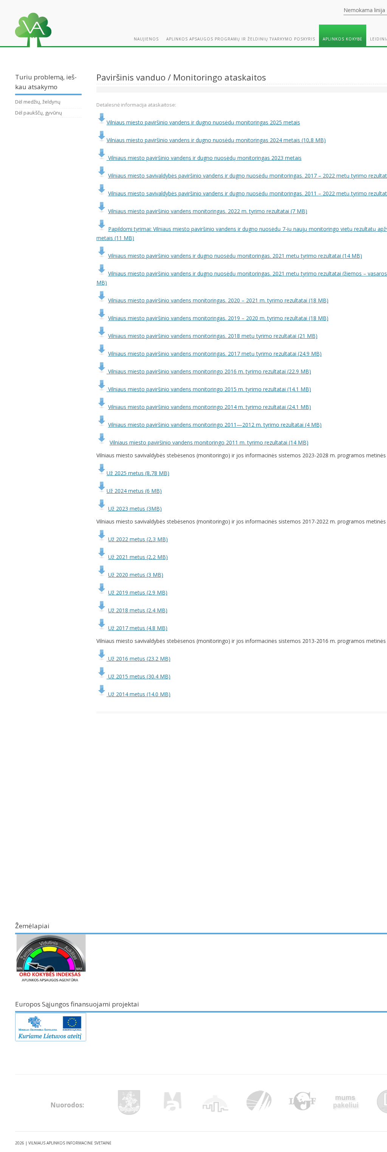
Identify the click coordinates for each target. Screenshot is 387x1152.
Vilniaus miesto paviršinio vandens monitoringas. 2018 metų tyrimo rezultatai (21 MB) (212, 335)
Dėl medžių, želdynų (37, 101)
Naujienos (146, 39)
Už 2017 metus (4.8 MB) (137, 628)
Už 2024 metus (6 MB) (134, 490)
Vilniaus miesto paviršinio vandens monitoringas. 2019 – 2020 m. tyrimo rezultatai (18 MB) (218, 318)
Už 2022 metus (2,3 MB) (138, 539)
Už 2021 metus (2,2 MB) (138, 557)
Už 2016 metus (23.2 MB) (138, 658)
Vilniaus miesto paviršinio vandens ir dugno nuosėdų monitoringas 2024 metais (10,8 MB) (216, 140)
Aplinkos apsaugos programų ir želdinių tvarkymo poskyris (240, 39)
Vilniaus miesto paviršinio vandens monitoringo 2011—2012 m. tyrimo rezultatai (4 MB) (215, 424)
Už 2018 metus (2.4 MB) (137, 610)
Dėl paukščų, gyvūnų (38, 112)
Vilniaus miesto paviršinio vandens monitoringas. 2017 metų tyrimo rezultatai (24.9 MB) (215, 353)
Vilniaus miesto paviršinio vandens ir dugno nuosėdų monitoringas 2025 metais (203, 122)
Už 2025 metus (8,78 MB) (138, 473)
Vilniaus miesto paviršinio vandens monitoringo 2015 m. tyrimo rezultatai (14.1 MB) (209, 389)
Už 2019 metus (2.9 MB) (137, 592)
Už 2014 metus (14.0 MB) (138, 694)
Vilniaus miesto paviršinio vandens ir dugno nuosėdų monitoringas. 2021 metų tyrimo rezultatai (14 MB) (235, 255)
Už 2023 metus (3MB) (135, 508)
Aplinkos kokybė (342, 39)
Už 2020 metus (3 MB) (135, 574)
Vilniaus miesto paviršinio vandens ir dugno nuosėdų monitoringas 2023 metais (204, 157)
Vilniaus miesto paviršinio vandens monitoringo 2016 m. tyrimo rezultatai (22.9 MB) (209, 371)
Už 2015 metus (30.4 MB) (138, 676)
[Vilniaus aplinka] (33, 48)
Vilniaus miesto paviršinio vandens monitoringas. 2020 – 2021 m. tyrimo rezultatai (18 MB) (218, 300)
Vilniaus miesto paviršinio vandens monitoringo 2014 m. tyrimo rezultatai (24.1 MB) (209, 406)
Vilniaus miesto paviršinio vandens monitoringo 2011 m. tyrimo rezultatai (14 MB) (209, 442)
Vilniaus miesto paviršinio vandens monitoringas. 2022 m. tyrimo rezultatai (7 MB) (207, 211)
